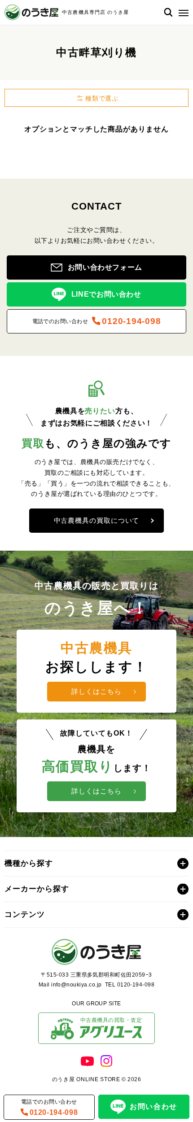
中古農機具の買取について (97, 520)
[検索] (168, 12)
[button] (182, 12)
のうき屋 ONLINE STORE (86, 1079)
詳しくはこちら (96, 691)
